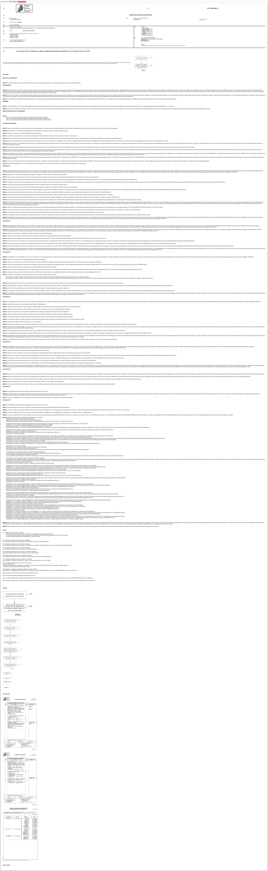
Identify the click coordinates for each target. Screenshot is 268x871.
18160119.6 (19, 22)
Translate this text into (5, 1)
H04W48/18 (136, 19)
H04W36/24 (201, 19)
